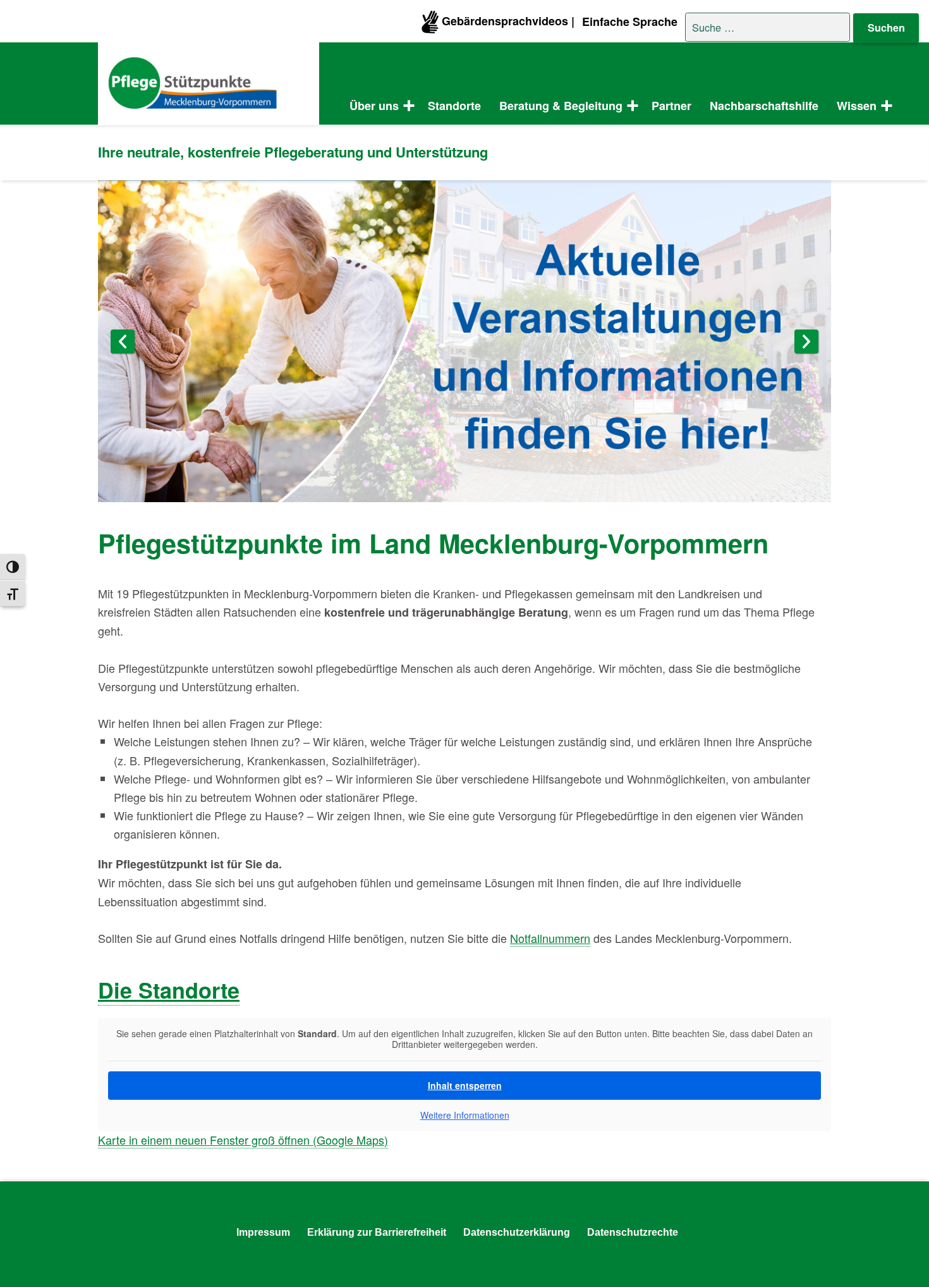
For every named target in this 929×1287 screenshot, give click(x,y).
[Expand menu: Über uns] (406, 106)
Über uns (374, 105)
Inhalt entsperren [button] (465, 1085)
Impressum (263, 1232)
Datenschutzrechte (632, 1232)
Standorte (454, 105)
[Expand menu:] (884, 106)
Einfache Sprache (629, 21)
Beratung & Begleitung (560, 105)
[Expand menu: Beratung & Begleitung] (630, 106)
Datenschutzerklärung (516, 1232)
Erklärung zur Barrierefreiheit (376, 1232)
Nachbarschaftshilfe (764, 105)
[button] (28, 1259)
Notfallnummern (550, 938)
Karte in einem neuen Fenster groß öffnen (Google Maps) (243, 1139)
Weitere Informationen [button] (464, 1115)
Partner (671, 105)
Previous (123, 341)
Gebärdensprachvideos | (506, 21)
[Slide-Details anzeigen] (464, 341)
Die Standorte (169, 990)
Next (806, 341)
